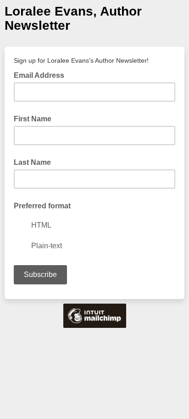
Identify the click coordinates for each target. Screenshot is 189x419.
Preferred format (42, 206)
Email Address (42, 75)
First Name (32, 119)
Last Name (32, 162)
